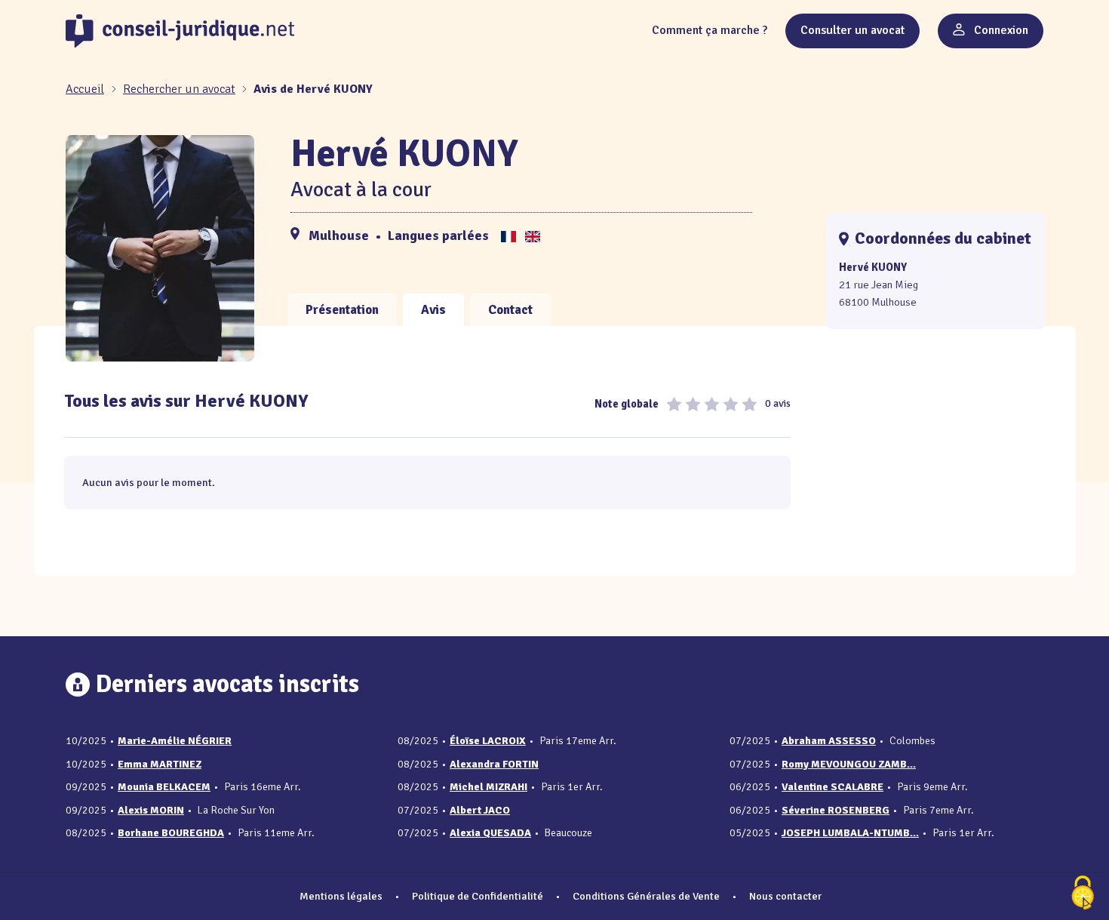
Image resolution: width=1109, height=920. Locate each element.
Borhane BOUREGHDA (171, 832)
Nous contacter (785, 896)
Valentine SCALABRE (832, 786)
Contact (510, 310)
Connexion (999, 30)
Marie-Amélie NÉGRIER (175, 740)
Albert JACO (480, 810)
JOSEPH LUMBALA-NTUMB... (850, 832)
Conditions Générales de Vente (646, 896)
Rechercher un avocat (179, 89)
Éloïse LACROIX (488, 740)
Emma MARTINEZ (159, 764)
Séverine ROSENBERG (835, 810)
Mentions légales (341, 896)
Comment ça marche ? (709, 30)
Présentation (342, 310)
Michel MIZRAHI (488, 786)
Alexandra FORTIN (494, 764)
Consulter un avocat (852, 30)
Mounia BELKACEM (164, 786)
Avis (433, 310)
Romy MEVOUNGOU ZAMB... (849, 764)
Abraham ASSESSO (829, 740)
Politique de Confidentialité (477, 896)
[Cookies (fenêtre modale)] (1082, 894)
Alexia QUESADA (490, 832)
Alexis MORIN (151, 810)
